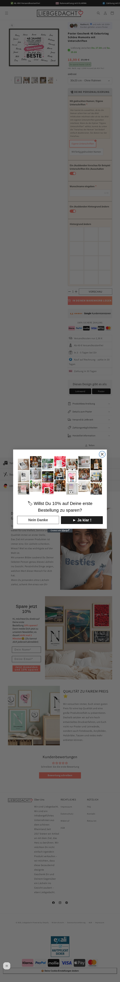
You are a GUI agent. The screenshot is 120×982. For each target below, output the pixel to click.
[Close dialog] (102, 454)
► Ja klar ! (81, 520)
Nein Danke (38, 520)
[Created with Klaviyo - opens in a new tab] (60, 530)
